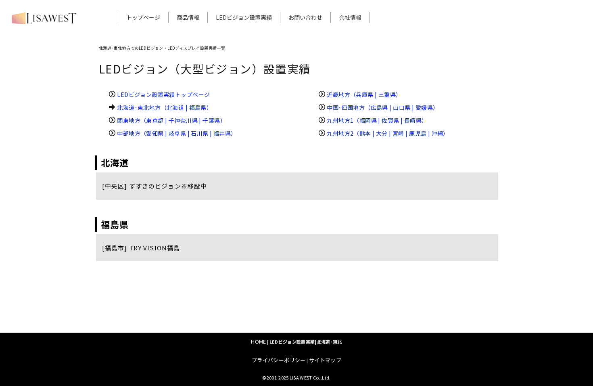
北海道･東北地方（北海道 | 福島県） (164, 107)
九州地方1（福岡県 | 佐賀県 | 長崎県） (377, 120)
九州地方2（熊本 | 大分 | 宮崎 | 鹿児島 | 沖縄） (388, 133)
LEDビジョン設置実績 (244, 17)
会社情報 (350, 17)
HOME (258, 341)
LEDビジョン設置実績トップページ (163, 94)
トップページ (143, 17)
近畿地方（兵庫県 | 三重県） (364, 94)
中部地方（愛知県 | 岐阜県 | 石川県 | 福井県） (176, 133)
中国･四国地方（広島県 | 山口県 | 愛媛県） (382, 107)
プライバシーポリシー (279, 360)
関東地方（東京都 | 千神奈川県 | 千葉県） (171, 120)
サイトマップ (325, 360)
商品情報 (188, 17)
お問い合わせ (305, 17)
